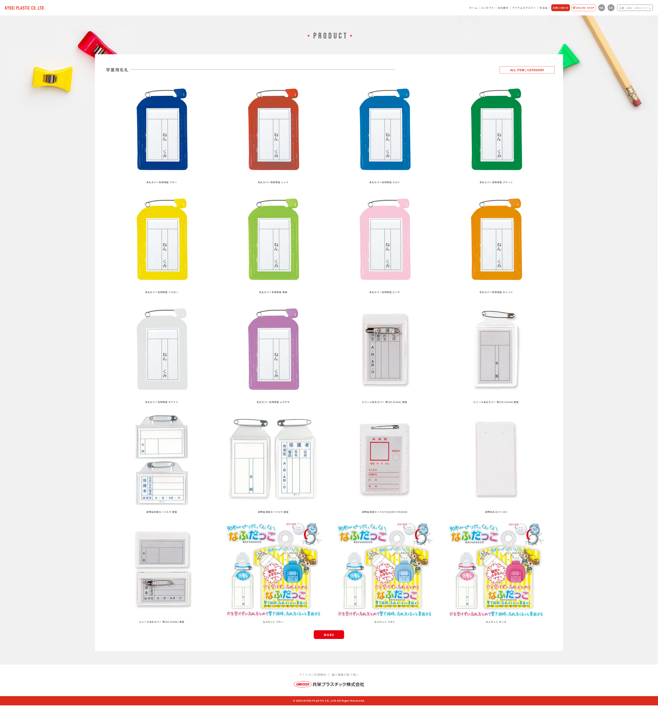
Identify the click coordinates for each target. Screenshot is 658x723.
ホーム (473, 8)
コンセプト (487, 8)
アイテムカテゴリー (524, 8)
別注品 (544, 8)
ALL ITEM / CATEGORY (527, 70)
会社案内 (503, 8)
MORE (329, 634)
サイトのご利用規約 (312, 674)
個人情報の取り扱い (345, 674)
